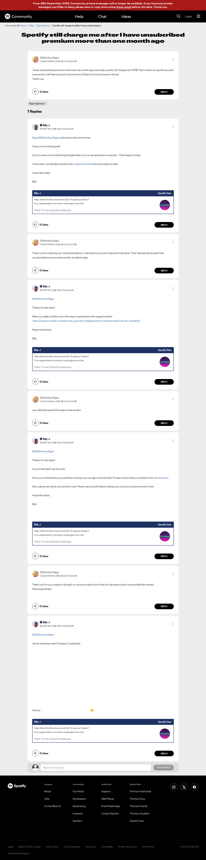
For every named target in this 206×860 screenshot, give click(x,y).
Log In (188, 16)
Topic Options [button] (36, 103)
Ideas (126, 16)
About (47, 791)
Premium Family (139, 806)
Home (23, 25)
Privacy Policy (52, 846)
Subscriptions (43, 25)
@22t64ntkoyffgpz (48, 137)
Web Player (107, 798)
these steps (123, 7)
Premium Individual (140, 791)
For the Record (52, 806)
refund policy (161, 478)
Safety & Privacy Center (29, 846)
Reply (164, 92)
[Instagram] (174, 787)
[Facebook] (194, 787)
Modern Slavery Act (127, 846)
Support (106, 791)
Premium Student (140, 813)
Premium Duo (137, 798)
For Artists (78, 791)
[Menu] (198, 16)
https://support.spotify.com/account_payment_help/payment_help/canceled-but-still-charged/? (87, 321)
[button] (173, 59)
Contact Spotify (110, 813)
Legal (10, 846)
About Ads (90, 846)
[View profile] (35, 59)
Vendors (77, 821)
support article (81, 164)
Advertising (79, 806)
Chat (102, 16)
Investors (78, 813)
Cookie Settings (72, 846)
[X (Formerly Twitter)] (184, 787)
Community (22, 16)
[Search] (178, 16)
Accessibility (107, 846)
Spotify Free (137, 821)
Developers (79, 798)
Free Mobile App (110, 806)
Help (79, 16)
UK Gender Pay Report (18, 853)
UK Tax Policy (148, 846)
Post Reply (163, 767)
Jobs (47, 798)
